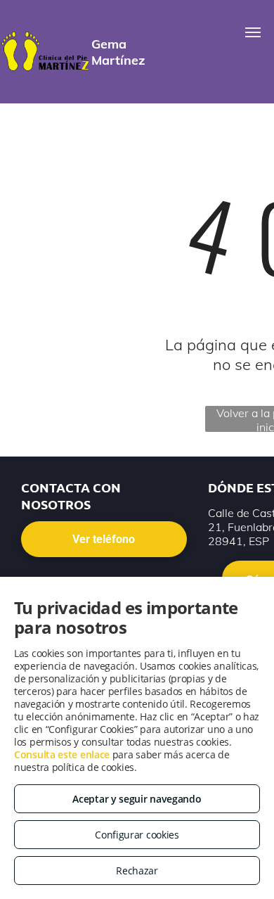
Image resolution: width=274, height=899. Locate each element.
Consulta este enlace (62, 754)
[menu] (253, 32)
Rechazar (137, 870)
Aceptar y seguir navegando (136, 798)
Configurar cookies (137, 834)
